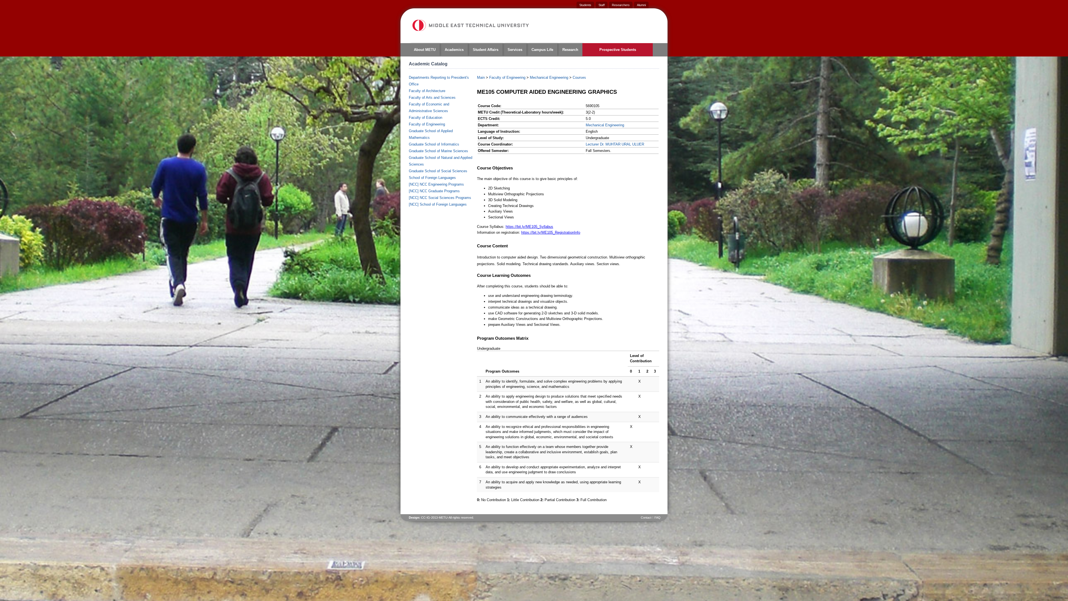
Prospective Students (617, 50)
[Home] (470, 25)
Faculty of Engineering (427, 124)
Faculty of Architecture (427, 91)
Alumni (641, 5)
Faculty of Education (425, 117)
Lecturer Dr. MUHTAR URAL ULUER (615, 144)
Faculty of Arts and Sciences (432, 97)
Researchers (621, 5)
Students (585, 5)
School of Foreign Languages (432, 178)
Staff (602, 5)
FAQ (657, 517)
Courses (579, 77)
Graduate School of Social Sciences (438, 171)
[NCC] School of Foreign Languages (438, 204)
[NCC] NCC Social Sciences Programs (440, 198)
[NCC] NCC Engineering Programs (436, 184)
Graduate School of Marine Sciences (438, 151)
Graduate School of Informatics (434, 144)
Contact (646, 517)
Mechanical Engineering (549, 77)
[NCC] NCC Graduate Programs (434, 191)
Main (481, 77)
